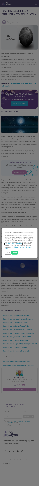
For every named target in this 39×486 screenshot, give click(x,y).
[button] (8, 253)
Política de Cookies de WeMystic (13, 244)
